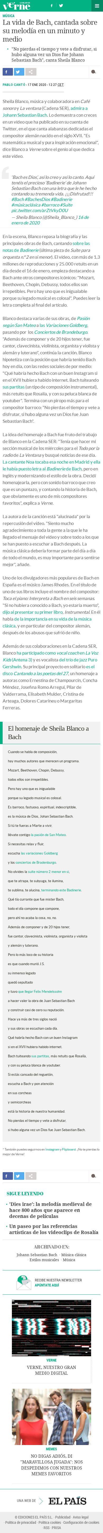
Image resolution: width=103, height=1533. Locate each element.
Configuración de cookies (81, 1522)
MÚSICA (9, 15)
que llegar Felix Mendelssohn (40, 992)
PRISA (56, 1527)
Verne (16, 6)
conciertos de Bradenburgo (36, 862)
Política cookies (50, 1522)
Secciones (97, 6)
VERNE (51, 1360)
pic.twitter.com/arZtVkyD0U (39, 210)
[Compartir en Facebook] (8, 72)
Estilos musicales (44, 1260)
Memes (51, 1448)
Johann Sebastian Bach (37, 1255)
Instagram (52, 1149)
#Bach (17, 199)
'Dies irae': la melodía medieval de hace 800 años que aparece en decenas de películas (50, 1210)
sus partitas (14, 386)
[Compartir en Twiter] (19, 72)
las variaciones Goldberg (39, 853)
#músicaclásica (25, 204)
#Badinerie (61, 199)
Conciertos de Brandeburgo (60, 332)
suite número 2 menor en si (48, 872)
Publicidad (63, 1517)
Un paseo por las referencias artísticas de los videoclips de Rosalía (54, 1229)
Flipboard (69, 1149)
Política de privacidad (20, 1522)
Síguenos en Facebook (51, 5)
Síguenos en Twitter (61, 5)
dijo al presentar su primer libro (33, 612)
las (63, 325)
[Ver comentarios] (94, 72)
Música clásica (73, 1255)
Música (69, 1260)
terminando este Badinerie (61, 890)
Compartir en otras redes (30, 72)
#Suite (66, 204)
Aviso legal (80, 1517)
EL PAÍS (67, 1500)
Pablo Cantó (14, 85)
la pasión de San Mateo (48, 835)
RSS (46, 1527)
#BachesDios (37, 199)
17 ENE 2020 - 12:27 (46, 85)
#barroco (50, 204)
